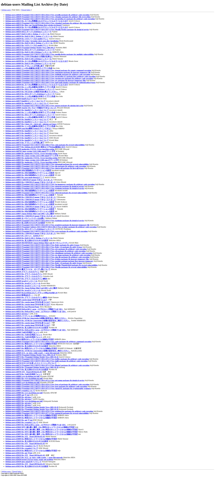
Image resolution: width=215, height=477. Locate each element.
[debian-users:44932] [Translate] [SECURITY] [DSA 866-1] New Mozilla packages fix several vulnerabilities (46, 267)
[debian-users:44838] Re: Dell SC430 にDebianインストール (28, 59)
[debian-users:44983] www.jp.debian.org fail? (22, 382)
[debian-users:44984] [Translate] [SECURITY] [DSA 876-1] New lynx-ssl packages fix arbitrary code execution (47, 384)
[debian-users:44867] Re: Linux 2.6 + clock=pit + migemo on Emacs (31, 124)
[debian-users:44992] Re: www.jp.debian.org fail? (24, 401)
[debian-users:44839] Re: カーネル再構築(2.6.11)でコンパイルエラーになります (36, 61)
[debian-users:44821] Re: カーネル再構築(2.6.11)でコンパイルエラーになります (36, 21)
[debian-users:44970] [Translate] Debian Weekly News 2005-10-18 (30, 355)
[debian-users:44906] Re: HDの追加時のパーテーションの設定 (29, 211)
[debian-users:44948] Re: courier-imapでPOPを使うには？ (28, 304)
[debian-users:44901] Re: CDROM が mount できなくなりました (30, 200)
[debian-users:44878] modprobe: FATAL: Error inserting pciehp (29, 149)
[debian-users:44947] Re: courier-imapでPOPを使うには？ (28, 302)
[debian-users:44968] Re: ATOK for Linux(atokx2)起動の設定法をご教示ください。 (38, 351)
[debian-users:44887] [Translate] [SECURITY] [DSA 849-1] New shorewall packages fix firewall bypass (44, 168)
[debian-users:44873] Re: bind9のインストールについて (27, 138)
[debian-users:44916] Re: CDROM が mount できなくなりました (30, 233)
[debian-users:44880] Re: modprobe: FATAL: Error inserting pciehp (31, 153)
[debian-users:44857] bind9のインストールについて (25, 101)
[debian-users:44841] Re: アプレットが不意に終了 (24, 66)
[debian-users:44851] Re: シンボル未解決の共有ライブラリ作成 (30, 87)
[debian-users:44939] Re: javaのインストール (23, 283)
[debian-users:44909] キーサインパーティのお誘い (25, 218)
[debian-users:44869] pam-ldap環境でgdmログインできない (28, 128)
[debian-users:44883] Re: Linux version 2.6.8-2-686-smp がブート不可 (32, 160)
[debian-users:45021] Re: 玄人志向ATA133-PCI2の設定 (26, 466)
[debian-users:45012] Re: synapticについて (21, 446)
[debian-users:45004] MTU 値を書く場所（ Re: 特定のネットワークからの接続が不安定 (40, 427)
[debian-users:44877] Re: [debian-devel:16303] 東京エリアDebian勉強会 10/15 (35, 147)
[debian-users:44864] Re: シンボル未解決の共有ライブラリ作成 (30, 117)
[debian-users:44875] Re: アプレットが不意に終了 (24, 143)
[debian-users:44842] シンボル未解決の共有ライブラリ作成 (28, 68)
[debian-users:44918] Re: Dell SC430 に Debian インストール (29, 238)
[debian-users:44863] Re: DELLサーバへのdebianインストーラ (30, 115)
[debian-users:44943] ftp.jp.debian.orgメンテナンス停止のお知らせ (31, 293)
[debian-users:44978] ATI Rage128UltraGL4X (23, 372)
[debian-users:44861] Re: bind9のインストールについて (27, 110)
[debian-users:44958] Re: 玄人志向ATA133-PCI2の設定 (26, 328)
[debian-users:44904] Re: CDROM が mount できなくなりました (30, 207)
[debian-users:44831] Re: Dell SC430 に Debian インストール (29, 43)
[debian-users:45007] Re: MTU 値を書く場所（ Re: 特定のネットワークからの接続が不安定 (41, 434)
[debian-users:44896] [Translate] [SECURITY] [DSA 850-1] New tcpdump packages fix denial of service (44, 188)
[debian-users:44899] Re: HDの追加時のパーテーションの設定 (29, 195)
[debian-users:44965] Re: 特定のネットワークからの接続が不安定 (31, 344)
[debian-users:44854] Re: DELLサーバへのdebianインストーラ (30, 94)
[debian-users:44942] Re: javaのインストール (23, 290)
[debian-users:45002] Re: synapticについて (21, 422)
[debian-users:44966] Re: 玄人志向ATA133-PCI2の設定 (26, 346)
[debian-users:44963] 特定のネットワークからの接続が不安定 (29, 339)
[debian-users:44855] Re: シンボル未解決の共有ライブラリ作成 (30, 96)
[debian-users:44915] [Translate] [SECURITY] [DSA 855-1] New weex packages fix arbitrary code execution (46, 231)
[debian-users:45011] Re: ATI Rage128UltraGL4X (25, 443)
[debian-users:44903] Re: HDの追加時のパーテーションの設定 (29, 204)
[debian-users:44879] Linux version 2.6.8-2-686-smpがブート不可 (30, 151)
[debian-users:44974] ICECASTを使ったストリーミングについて (31, 363)
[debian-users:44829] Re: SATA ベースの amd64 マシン (26, 39)
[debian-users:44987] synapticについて (20, 391)
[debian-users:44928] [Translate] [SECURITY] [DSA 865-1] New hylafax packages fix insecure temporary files (47, 259)
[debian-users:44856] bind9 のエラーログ (21, 99)
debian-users (6, 10)
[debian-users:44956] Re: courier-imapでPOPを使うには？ (28, 323)
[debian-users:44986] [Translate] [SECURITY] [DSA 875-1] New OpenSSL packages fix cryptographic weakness (48, 388)
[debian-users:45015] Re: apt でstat (18, 453)
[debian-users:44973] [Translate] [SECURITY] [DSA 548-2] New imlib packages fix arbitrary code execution (46, 361)
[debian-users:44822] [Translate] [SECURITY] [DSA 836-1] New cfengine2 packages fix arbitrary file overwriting (48, 23)
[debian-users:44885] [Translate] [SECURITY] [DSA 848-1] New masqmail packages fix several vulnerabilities (47, 164)
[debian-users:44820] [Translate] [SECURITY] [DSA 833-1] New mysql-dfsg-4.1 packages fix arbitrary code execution (50, 19)
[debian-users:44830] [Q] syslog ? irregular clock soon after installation (32, 41)
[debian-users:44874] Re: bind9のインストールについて (27, 140)
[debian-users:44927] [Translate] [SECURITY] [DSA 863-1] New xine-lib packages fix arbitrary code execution (47, 257)
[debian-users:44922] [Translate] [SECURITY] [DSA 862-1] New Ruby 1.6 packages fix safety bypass (43, 247)
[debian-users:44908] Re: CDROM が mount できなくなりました (30, 216)
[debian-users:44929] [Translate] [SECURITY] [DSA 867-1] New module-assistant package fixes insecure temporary (49, 261)
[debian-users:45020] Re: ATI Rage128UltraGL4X (25, 464)
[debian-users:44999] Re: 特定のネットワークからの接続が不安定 (31, 415)
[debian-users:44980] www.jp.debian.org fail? (22, 376)
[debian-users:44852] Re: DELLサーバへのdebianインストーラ (30, 89)
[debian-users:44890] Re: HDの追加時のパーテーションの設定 (29, 175)
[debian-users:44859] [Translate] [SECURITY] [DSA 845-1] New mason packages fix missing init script (44, 106)
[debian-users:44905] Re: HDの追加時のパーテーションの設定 (29, 209)
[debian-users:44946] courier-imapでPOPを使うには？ (26, 300)
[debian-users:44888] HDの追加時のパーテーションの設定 (28, 170)
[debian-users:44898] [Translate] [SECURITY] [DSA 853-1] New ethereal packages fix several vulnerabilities (46, 193)
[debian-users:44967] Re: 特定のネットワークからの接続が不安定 (31, 348)
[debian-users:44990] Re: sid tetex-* (18, 397)
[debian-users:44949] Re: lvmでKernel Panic (22, 307)
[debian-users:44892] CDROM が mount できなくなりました (29, 180)
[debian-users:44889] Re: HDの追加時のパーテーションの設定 (29, 173)
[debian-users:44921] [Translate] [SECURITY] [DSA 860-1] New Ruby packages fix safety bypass (42, 245)
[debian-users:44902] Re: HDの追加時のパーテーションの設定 (29, 202)
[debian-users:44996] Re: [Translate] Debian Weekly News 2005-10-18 (31, 409)
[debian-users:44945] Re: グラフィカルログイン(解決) (26, 297)
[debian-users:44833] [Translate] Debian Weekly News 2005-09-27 (30, 48)
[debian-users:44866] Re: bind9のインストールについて (27, 122)
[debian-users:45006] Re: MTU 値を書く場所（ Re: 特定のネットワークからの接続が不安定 (41, 432)
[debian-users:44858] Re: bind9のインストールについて (27, 103)
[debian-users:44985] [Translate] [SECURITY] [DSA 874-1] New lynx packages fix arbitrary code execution (46, 386)
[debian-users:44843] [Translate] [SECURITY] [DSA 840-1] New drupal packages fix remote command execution (48, 70)
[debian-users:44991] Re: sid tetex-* (18, 399)
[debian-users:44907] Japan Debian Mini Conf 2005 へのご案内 (29, 214)
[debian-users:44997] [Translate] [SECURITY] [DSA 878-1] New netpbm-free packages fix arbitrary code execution (49, 411)
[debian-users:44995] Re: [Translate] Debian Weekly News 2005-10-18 (31, 407)
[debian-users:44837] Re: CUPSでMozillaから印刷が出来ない (29, 56)
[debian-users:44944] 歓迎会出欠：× (19, 295)
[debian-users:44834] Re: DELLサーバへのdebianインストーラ (30, 50)
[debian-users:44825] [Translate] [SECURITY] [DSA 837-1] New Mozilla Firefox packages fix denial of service (47, 29)
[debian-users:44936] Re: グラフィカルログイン (24, 276)
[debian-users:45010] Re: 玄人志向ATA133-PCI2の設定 (26, 441)
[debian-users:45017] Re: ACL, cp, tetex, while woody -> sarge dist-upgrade (34, 457)
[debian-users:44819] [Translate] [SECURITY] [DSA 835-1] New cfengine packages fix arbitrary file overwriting (48, 17)
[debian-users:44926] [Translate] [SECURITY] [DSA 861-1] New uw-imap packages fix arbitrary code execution (48, 255)
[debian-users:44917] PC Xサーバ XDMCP (22, 236)
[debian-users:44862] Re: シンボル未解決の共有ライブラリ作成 (30, 112)
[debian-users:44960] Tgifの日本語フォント (22, 332)
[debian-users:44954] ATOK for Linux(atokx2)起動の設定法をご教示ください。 (36, 318)
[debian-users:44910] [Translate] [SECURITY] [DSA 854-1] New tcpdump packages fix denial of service (44, 221)
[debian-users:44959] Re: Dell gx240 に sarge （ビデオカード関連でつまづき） (36, 330)
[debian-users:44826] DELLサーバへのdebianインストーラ (28, 32)
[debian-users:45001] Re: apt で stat (19, 420)
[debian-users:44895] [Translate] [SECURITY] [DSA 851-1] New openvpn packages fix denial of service (44, 186)
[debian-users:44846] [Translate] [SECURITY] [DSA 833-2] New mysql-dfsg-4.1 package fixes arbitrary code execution (50, 76)
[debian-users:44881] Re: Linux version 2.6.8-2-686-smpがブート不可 (31, 156)
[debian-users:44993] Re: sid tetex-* (18, 403)
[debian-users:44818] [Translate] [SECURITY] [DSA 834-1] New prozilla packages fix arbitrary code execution (47, 15)
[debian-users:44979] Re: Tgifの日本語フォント (23, 374)
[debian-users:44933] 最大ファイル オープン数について (27, 269)
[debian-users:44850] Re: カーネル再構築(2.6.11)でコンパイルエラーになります (36, 85)
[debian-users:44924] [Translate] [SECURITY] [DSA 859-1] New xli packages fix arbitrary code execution (45, 251)
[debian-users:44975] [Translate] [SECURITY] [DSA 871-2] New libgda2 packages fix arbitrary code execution (47, 365)
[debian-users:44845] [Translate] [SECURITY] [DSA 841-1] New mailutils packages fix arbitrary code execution (47, 74)
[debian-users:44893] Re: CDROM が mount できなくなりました (30, 182)
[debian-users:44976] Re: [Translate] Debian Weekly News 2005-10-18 (31, 367)
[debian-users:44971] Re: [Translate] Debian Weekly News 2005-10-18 (31, 357)
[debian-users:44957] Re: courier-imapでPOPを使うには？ (28, 325)
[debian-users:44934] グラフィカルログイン (22, 272)
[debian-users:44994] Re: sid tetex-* (18, 405)
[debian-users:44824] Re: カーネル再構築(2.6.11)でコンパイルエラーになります (36, 27)
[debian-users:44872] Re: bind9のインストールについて (27, 136)
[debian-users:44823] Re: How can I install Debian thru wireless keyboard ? (34, 25)
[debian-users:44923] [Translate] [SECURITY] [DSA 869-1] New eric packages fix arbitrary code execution (46, 249)
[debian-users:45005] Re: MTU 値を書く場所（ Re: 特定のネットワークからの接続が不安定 (41, 429)
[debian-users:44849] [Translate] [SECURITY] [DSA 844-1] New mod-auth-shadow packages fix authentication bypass (50, 82)
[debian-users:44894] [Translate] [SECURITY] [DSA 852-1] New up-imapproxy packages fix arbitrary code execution (50, 184)
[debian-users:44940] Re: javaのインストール (23, 286)
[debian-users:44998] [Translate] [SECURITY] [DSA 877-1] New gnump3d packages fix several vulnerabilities (47, 413)
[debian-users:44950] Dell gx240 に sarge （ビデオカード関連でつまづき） (34, 309)
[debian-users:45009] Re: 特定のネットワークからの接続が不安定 (31, 439)
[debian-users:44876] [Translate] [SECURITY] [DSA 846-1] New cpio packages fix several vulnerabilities (45, 145)
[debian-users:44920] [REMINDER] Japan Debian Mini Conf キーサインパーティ (37, 243)
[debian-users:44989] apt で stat (17, 395)
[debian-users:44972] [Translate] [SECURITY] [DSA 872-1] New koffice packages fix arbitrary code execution (47, 359)
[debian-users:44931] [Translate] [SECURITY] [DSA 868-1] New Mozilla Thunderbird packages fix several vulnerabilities (51, 265)
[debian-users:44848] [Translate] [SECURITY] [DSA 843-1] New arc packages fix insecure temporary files (45, 80)
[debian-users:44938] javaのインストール (21, 281)
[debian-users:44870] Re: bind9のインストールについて (27, 131)
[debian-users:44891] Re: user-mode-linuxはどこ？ (24, 177)
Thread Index (26, 10)
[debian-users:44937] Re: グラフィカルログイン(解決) (26, 279)
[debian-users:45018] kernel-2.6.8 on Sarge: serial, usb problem (29, 459)
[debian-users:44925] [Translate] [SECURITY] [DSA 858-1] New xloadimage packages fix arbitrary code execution (48, 253)
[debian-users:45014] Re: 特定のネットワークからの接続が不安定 (31, 451)
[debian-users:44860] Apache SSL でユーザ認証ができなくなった (30, 108)
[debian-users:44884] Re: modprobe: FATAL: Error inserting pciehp (31, 162)
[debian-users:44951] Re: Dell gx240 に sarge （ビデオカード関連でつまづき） (36, 311)
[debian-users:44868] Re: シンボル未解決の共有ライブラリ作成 (30, 126)
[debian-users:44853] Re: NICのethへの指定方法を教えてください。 (32, 92)
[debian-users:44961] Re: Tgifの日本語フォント (23, 335)
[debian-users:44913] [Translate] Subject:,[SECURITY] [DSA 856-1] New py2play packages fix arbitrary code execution (51, 227)
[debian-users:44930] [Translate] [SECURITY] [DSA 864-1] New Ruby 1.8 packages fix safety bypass (43, 263)
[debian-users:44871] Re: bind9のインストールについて (27, 133)
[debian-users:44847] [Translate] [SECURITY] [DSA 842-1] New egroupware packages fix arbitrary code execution (49, 78)
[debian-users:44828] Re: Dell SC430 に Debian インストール (29, 36)
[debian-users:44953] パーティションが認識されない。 (26, 316)
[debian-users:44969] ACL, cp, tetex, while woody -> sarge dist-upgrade (32, 353)
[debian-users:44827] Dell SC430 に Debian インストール (27, 34)
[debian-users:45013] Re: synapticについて (21, 448)
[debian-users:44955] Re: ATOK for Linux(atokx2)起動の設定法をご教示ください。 (38, 321)
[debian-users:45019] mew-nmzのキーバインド (23, 462)
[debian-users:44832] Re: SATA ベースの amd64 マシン (26, 45)
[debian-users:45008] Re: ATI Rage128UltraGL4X (25, 436)
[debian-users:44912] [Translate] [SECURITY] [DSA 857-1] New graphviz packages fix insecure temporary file (47, 225)
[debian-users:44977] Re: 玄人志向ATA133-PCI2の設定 (26, 369)
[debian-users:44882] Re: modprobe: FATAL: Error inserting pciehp (31, 158)
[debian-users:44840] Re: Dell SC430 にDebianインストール (28, 63)
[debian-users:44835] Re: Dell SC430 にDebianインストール (28, 52)
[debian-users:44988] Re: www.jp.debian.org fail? (24, 393)
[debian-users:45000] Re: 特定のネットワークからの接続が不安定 (31, 418)
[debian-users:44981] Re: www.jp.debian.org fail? (24, 378)
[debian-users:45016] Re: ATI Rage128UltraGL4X (25, 455)
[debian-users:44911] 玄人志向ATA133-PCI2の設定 (25, 223)
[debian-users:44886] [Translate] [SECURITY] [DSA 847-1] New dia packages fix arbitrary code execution (45, 166)
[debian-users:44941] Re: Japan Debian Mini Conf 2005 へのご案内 (31, 288)
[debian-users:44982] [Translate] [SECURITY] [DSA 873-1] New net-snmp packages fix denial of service (44, 380)
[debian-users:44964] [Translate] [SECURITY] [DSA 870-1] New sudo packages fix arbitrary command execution (48, 342)
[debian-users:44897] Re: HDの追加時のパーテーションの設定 (29, 190)
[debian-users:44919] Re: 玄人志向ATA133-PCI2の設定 (26, 240)
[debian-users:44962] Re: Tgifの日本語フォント (23, 337)
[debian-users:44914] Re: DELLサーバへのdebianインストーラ (30, 229)
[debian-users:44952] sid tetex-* (17, 314)
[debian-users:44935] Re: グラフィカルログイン (24, 274)
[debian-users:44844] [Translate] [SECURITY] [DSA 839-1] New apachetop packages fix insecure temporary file (48, 72)
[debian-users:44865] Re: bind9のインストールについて (27, 119)
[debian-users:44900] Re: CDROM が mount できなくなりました (30, 197)
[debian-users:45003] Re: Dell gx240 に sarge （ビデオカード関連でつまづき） (36, 425)
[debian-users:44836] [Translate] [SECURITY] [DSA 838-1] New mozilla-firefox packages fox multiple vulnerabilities (49, 54)
